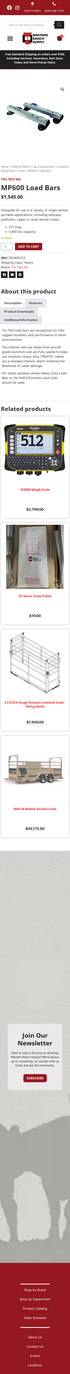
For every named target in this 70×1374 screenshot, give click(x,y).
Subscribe (35, 1078)
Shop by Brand (35, 1290)
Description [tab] (13, 303)
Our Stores (32, 11)
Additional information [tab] (21, 320)
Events (35, 1356)
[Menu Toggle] (10, 38)
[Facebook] (9, 7)
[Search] (59, 25)
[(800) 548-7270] (54, 3)
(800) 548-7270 (54, 11)
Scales (21, 170)
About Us (35, 1337)
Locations (35, 1365)
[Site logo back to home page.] (35, 38)
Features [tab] (35, 303)
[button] (62, 89)
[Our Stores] (32, 3)
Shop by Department (35, 1299)
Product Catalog (35, 1308)
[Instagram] (17, 7)
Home (4, 166)
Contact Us (35, 1346)
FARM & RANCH (21, 166)
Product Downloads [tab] (19, 311)
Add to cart (28, 246)
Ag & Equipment (43, 166)
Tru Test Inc (11, 179)
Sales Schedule (35, 1318)
